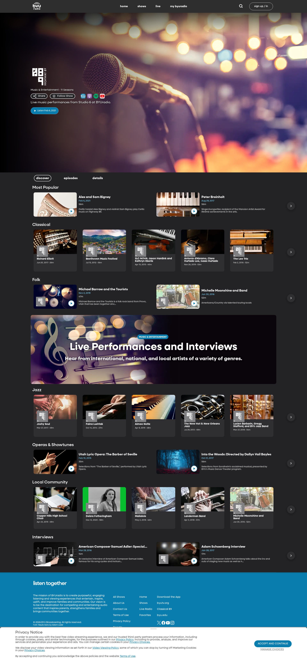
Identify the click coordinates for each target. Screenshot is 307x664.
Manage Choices (272, 649)
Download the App (168, 597)
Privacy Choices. (140, 642)
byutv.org (163, 603)
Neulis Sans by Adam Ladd (50, 625)
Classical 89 (164, 609)
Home (143, 597)
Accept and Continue (273, 643)
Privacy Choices (34, 650)
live (158, 6)
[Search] (240, 6)
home (124, 6)
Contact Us (120, 609)
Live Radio (145, 609)
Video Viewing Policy (105, 648)
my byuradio (178, 6)
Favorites (145, 615)
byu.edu (162, 615)
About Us (118, 603)
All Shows (119, 597)
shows (142, 6)
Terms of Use (121, 615)
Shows (143, 603)
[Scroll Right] (291, 206)
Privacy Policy (121, 621)
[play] (71, 211)
